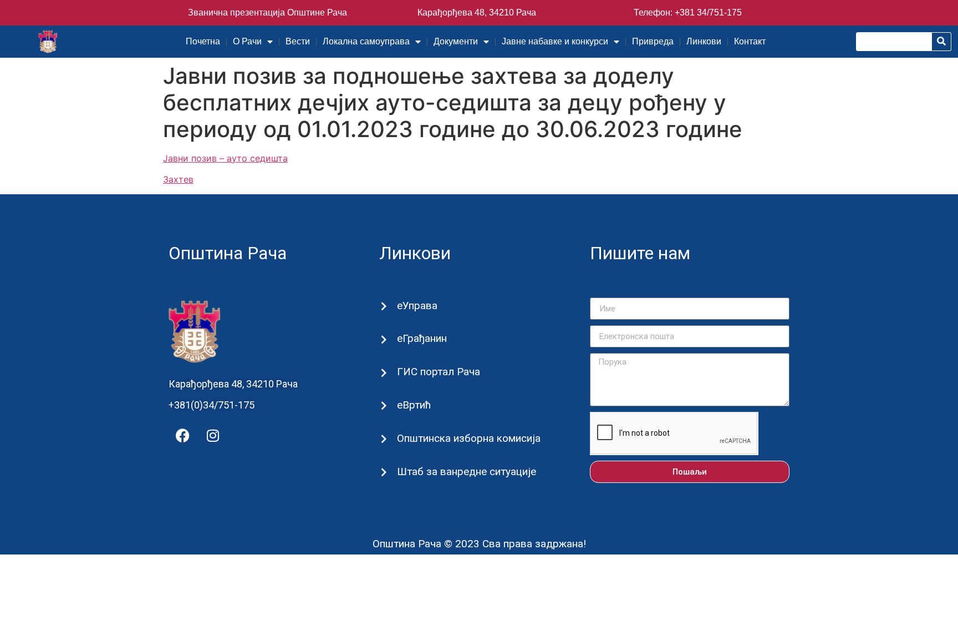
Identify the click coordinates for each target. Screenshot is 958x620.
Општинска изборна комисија (469, 438)
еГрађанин (422, 338)
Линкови (703, 41)
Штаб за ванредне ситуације (466, 471)
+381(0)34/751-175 (211, 405)
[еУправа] (384, 306)
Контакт (750, 41)
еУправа (417, 305)
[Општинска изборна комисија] (384, 438)
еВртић (414, 405)
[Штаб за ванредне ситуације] (384, 472)
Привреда (653, 41)
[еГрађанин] (384, 339)
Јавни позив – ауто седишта (225, 158)
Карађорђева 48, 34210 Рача (476, 12)
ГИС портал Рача (438, 371)
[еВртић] (384, 405)
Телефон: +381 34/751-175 (688, 12)
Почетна (203, 41)
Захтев (178, 179)
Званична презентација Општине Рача (267, 12)
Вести (298, 41)
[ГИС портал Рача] (384, 372)
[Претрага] (941, 42)
